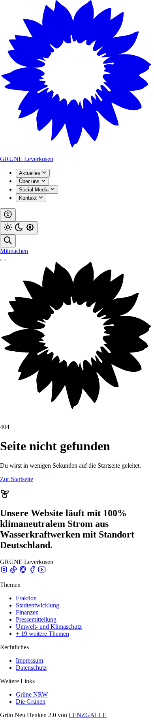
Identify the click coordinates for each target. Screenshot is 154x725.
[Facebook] (33, 571)
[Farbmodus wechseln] (19, 227)
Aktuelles (30, 173)
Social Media (34, 190)
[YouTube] (42, 571)
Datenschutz (31, 667)
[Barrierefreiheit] (8, 214)
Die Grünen (30, 701)
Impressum (29, 660)
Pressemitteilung (36, 619)
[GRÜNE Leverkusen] (77, 151)
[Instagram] (4, 571)
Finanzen (27, 612)
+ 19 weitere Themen (42, 633)
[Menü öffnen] (3, 260)
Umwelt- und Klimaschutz (49, 626)
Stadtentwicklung (37, 605)
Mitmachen (14, 250)
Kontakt (28, 198)
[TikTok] (14, 571)
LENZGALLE (88, 715)
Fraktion (26, 598)
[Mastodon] (23, 571)
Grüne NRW (32, 694)
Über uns (30, 181)
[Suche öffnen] (8, 240)
